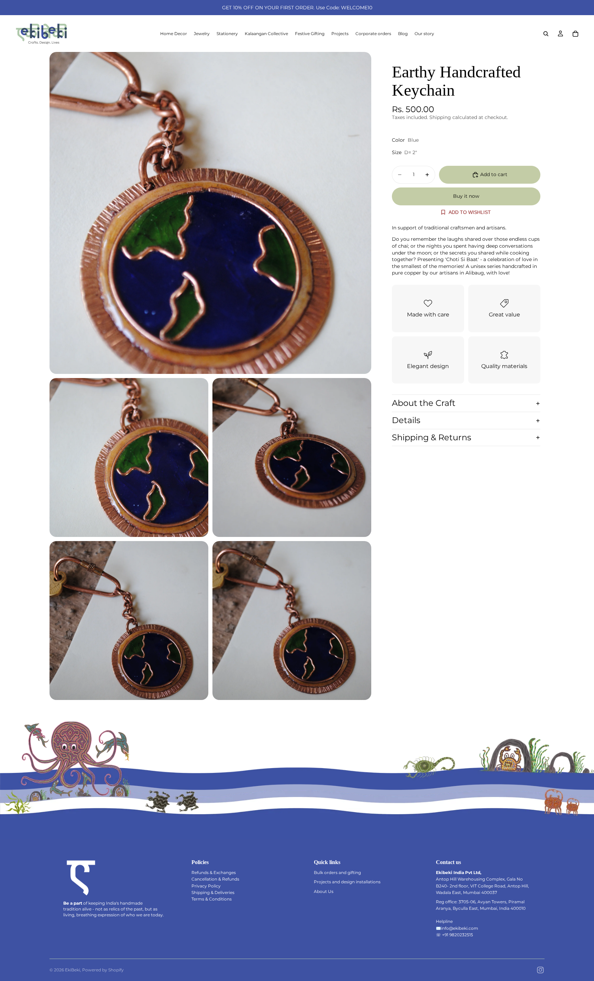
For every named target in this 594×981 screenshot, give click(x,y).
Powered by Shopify (103, 969)
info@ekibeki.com (459, 928)
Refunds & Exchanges (213, 872)
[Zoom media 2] (129, 457)
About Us (323, 891)
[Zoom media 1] (210, 213)
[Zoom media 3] (291, 457)
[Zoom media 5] (291, 620)
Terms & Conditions (211, 899)
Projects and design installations (347, 881)
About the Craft (423, 403)
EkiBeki (72, 969)
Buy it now (466, 196)
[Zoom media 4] (129, 620)
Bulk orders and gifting (337, 872)
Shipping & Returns (431, 437)
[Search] (545, 33)
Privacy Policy (206, 885)
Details (406, 420)
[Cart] (575, 33)
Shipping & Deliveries (212, 892)
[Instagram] (540, 970)
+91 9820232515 (457, 934)
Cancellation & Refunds (215, 879)
